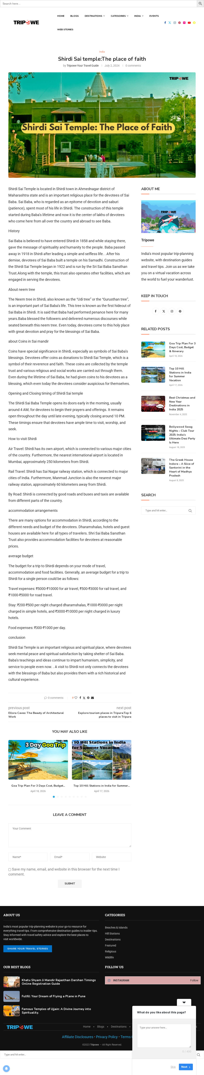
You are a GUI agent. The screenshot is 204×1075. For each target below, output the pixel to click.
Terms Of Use (131, 1037)
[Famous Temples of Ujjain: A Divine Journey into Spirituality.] (11, 1010)
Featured (110, 945)
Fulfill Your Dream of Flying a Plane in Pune (53, 996)
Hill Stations (112, 933)
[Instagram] (174, 22)
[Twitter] (169, 22)
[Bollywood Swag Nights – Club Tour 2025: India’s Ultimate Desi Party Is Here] (153, 433)
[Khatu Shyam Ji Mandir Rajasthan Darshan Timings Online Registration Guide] (11, 981)
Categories (118, 16)
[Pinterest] (179, 22)
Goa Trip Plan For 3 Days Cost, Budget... (38, 786)
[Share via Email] (92, 697)
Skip (173, 1066)
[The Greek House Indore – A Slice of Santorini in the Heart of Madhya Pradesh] (153, 466)
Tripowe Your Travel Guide (83, 65)
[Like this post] (76, 697)
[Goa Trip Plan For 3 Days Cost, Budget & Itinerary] (38, 760)
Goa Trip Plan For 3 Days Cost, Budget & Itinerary (182, 347)
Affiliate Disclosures (77, 1037)
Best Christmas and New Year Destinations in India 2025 (182, 403)
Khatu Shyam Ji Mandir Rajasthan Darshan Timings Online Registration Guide (59, 982)
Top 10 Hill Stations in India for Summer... (102, 786)
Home (60, 16)
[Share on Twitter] (84, 698)
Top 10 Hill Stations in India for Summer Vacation (180, 374)
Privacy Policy (106, 1037)
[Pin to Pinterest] (88, 697)
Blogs (74, 16)
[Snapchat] (194, 22)
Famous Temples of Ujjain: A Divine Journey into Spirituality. (56, 1011)
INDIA (137, 16)
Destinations (93, 16)
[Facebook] (165, 22)
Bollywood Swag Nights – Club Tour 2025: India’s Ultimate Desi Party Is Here (182, 434)
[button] (13, 768)
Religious (110, 951)
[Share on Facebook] (80, 697)
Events (154, 16)
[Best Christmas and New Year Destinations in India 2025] (153, 404)
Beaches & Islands (116, 927)
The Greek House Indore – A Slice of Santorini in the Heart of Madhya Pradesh (181, 467)
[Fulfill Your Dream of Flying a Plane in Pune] (11, 996)
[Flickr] (184, 22)
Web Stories (65, 29)
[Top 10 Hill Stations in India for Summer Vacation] (101, 760)
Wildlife (109, 957)
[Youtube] (189, 22)
